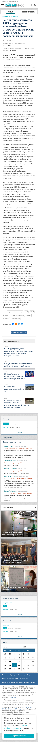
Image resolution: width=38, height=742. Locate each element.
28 (14, 669)
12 (5, 661)
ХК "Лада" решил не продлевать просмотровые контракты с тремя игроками (14, 376)
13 (10, 661)
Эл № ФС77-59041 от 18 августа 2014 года (18, 708)
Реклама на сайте (8, 679)
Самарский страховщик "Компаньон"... (17, 463)
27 (10, 669)
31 (14, 654)
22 (19, 665)
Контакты (5, 675)
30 (10, 654)
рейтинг (5, 315)
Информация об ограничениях (27, 675)
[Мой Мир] (22, 324)
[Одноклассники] (16, 324)
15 (19, 661)
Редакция (13, 675)
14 (14, 661)
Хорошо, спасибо (19, 736)
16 (23, 661)
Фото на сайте (8, 507)
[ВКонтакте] (13, 324)
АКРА (32, 312)
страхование (16, 318)
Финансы (5, 16)
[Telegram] (19, 324)
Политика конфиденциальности (12, 682)
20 (10, 665)
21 (14, 665)
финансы (6, 318)
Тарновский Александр (15, 312)
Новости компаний (30, 682)
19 (5, 665)
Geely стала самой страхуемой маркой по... (19, 448)
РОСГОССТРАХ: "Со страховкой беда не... (18, 479)
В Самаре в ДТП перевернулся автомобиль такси (14, 389)
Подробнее (12, 697)
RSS (16, 679)
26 (5, 669)
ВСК (26, 312)
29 (5, 654)
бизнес (28, 315)
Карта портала (24, 679)
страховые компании (17, 315)
